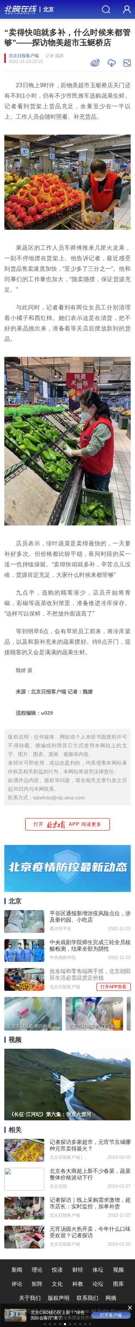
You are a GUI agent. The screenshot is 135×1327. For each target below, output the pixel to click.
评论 (17, 1284)
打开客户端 (111, 1315)
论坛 (98, 1284)
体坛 (98, 1270)
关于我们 (30, 1298)
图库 (118, 1284)
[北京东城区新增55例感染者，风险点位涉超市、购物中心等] (33, 1012)
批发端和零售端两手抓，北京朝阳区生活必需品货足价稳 (90, 974)
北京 (48, 9)
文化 (57, 1284)
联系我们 (87, 1298)
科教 (77, 1284)
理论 (37, 1270)
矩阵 (37, 1284)
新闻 (17, 1270)
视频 (118, 1270)
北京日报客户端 (24, 55)
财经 (77, 1270)
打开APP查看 (113, 986)
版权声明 (58, 1298)
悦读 (57, 1270)
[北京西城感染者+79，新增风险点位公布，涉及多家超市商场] (94, 1012)
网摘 (110, 1298)
